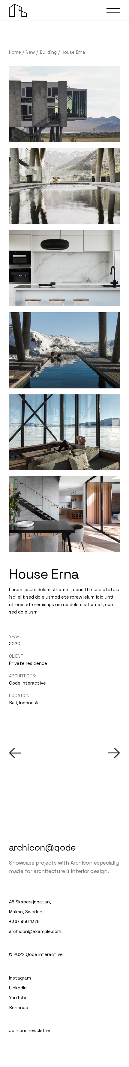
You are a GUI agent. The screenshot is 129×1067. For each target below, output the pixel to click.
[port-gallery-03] (64, 350)
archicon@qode (42, 847)
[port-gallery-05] (64, 514)
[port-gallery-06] (64, 268)
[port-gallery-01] (64, 186)
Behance (18, 1007)
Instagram (20, 978)
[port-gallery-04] (64, 432)
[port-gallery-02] (64, 104)
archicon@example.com (35, 931)
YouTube (18, 997)
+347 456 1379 (24, 921)
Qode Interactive (27, 683)
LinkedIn (18, 988)
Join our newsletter (29, 1030)
